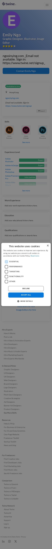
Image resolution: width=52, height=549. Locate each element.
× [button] (48, 246)
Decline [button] (26, 288)
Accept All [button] (26, 295)
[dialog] (26, 274)
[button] (26, 301)
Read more (35, 256)
